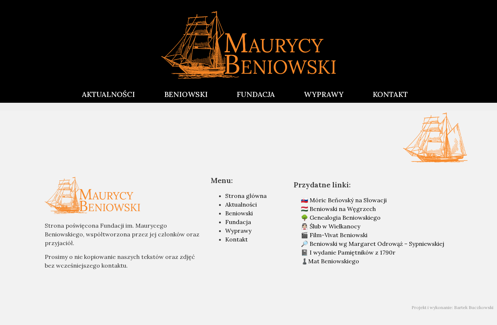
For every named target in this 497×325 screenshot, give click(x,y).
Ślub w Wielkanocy (335, 226)
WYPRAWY (323, 94)
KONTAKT (390, 94)
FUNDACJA (256, 94)
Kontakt (236, 239)
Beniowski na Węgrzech (343, 208)
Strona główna (246, 195)
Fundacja (238, 222)
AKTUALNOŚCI (108, 94)
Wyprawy (238, 230)
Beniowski (239, 213)
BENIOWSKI (186, 94)
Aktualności (241, 204)
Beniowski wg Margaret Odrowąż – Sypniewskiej (377, 243)
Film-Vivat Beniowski (338, 235)
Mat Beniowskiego (333, 261)
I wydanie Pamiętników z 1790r (352, 252)
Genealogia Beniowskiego (345, 217)
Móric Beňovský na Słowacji (348, 200)
